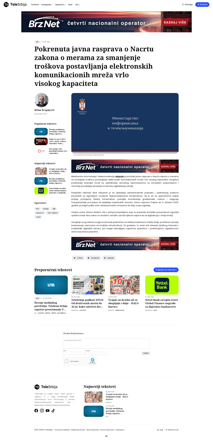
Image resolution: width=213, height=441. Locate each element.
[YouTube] (48, 410)
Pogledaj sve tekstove (165, 269)
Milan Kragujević (44, 110)
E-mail (87, 351)
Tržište (53, 313)
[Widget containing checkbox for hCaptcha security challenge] (80, 361)
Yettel (38, 217)
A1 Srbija (45, 209)
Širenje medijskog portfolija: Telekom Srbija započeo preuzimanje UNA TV (58, 132)
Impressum (120, 430)
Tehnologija (119, 310)
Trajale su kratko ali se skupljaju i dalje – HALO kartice (57, 171)
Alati (70, 4)
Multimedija (61, 313)
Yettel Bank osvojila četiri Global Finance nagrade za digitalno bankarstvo (58, 191)
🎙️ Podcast (202, 4)
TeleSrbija (48, 430)
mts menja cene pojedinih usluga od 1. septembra (58, 151)
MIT (37, 42)
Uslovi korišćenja (92, 430)
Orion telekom (53, 213)
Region (47, 313)
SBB (54, 209)
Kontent (41, 313)
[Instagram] (42, 410)
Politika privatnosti (78, 430)
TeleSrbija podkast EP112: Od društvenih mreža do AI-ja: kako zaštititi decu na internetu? (87, 305)
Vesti (155, 310)
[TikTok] (53, 410)
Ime (64, 351)
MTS (37, 209)
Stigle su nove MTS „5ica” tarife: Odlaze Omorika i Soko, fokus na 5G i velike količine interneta (57, 143)
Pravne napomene (107, 430)
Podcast (83, 310)
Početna (35, 4)
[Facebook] (36, 410)
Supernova (39, 213)
